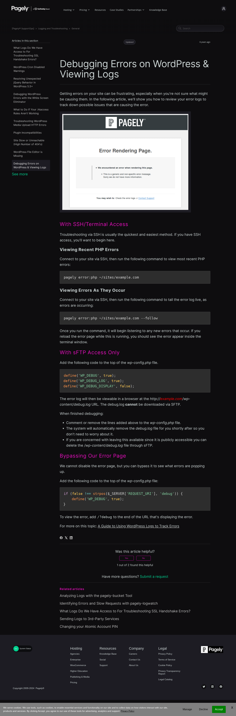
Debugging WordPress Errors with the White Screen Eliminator (30, 97)
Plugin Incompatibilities (27, 132)
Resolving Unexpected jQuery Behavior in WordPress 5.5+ (27, 82)
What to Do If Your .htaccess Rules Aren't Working (30, 111)
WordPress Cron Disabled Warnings (29, 68)
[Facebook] (61, 537)
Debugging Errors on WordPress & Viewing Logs (29, 165)
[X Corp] (66, 537)
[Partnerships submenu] (143, 9)
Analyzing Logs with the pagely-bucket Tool (96, 596)
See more (20, 174)
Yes (126, 558)
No (143, 558)
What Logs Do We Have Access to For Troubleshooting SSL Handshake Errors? (27, 53)
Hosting (67, 9)
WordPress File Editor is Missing (27, 153)
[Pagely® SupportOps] (23, 28)
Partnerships (134, 9)
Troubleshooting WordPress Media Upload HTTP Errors (30, 122)
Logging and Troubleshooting (53, 28)
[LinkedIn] (71, 537)
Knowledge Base (158, 9)
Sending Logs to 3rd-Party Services (89, 619)
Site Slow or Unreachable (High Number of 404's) (28, 142)
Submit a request (154, 576)
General (75, 28)
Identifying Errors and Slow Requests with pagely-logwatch (109, 603)
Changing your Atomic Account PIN (89, 626)
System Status (25, 649)
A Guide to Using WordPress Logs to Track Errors (138, 526)
